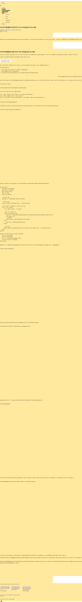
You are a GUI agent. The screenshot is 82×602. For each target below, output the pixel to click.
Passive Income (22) (5, 11)
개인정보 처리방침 (11, 599)
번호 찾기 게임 (8, 20)
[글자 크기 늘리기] (6, 31)
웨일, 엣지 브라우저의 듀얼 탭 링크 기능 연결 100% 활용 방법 (10, 595)
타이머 (7, 16)
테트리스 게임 (8, 22)
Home (4, 7)
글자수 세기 (7, 14)
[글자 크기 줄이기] (1, 31)
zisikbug (3, 2)
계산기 (7, 18)
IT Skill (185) (4, 8)
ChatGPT (8, 584)
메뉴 (1, 5)
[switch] (1, 601)
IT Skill (1, 584)
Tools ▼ (3, 12)
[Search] (3, 23)
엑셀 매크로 (13, 584)
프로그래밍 (17, 584)
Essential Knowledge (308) (6, 10)
